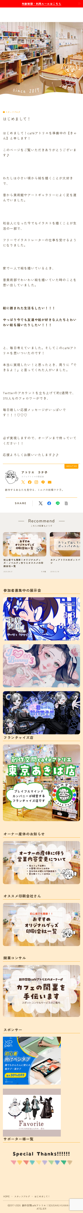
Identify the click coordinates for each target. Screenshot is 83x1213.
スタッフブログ (13, 112)
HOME (6, 1196)
